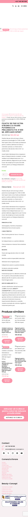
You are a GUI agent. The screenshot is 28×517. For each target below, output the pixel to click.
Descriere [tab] (6, 186)
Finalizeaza (5, 470)
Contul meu (5, 465)
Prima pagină (5, 114)
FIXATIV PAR (19, 179)
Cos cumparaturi (7, 467)
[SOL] (14, 503)
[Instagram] (13, 453)
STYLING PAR (9, 181)
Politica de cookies (7, 476)
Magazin (4, 473)
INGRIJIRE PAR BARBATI (7, 180)
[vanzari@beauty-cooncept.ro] (3, 449)
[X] (8, 453)
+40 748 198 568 (10, 446)
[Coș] (18, 6)
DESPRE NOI (5, 468)
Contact (4, 464)
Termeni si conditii (7, 479)
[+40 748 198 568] (3, 446)
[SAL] (14, 497)
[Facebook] (4, 453)
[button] (13, 6)
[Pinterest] (17, 453)
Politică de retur (6, 477)
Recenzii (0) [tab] (19, 186)
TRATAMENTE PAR (11, 116)
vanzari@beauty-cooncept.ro (14, 449)
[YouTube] (22, 453)
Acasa (3, 462)
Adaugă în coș (16, 175)
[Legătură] (15, 6)
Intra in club (5, 471)
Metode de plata (7, 474)
